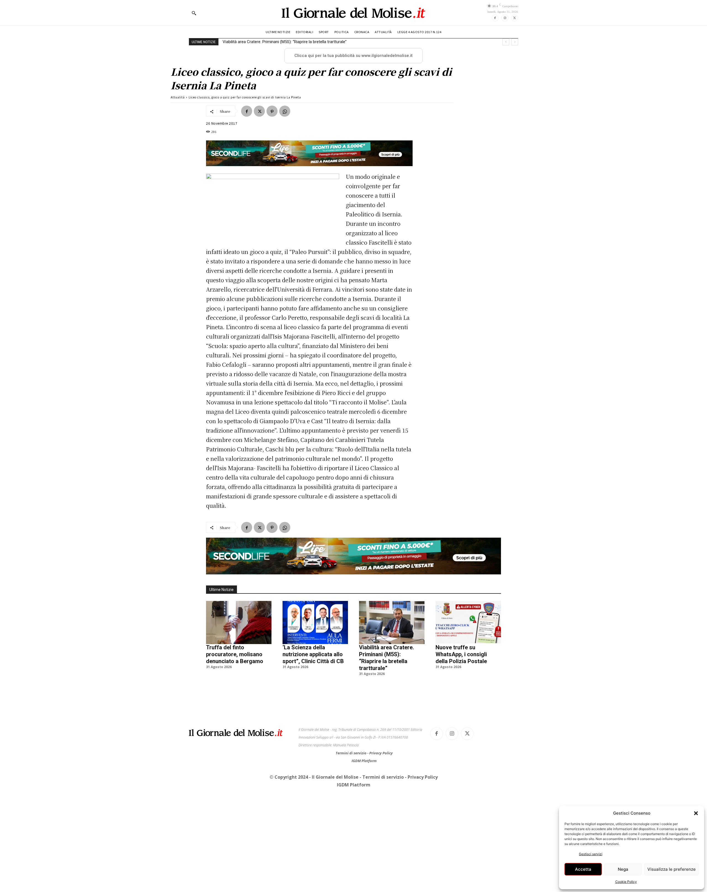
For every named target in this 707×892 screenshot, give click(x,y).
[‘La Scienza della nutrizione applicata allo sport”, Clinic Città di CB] (315, 622)
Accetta (583, 869)
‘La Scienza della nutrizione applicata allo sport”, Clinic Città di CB (313, 654)
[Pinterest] (272, 111)
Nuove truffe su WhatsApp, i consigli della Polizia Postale (274, 41)
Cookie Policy (626, 882)
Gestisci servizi (590, 854)
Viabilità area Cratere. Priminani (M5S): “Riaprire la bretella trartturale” (386, 657)
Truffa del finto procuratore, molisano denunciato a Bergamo (234, 654)
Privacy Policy (381, 752)
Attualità (178, 97)
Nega (623, 869)
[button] (696, 813)
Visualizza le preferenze (671, 869)
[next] (514, 41)
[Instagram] (504, 17)
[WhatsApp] (284, 111)
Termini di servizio (351, 752)
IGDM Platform (364, 760)
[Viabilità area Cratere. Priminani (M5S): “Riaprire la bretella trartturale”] (391, 622)
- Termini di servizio (382, 777)
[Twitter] (514, 17)
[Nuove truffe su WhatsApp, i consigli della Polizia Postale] (468, 622)
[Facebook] (495, 17)
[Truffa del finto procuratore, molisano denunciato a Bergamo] (238, 622)
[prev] (505, 41)
